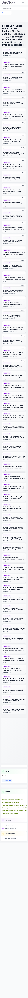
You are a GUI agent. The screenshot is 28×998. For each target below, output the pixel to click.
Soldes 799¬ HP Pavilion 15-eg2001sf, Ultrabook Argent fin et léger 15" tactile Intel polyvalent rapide (13, 579)
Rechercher (5, 13)
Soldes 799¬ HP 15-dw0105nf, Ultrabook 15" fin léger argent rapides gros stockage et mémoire (13, 670)
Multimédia (7, 49)
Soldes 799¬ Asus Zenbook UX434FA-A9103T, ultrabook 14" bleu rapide (13, 679)
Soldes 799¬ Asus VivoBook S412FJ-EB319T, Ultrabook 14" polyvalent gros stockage (13, 690)
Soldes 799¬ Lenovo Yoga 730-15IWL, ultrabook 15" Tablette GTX (13, 710)
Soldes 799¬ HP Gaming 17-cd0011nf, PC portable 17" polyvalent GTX (14, 699)
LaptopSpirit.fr (7, 55)
